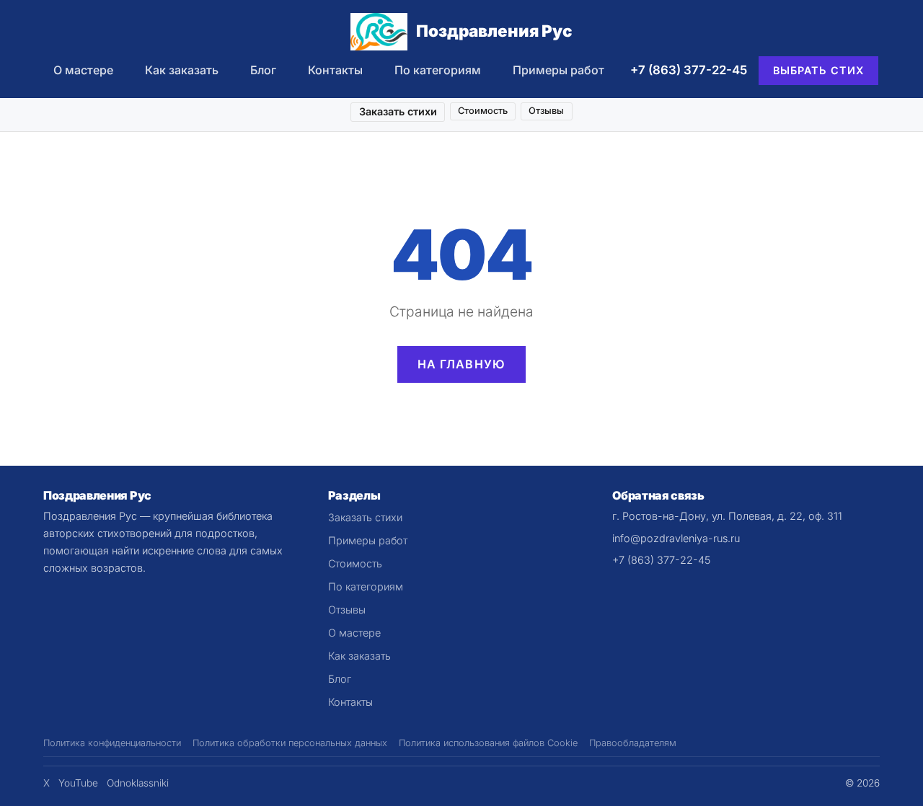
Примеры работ (558, 70)
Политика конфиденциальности (112, 743)
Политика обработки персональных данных (290, 743)
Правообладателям (632, 743)
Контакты (335, 70)
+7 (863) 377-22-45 (688, 70)
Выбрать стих (819, 70)
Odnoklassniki (138, 783)
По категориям (437, 70)
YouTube (78, 783)
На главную (462, 364)
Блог (263, 70)
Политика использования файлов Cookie (488, 743)
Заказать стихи (398, 111)
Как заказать (181, 70)
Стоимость (483, 110)
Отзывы (546, 110)
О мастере (83, 70)
